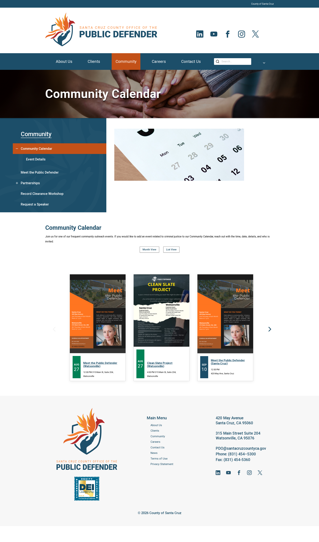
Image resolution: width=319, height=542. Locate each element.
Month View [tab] (149, 249)
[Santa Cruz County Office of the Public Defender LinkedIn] (218, 473)
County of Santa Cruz (262, 3)
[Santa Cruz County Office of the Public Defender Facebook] (239, 472)
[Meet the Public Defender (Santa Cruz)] (225, 327)
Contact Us (157, 447)
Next (269, 329)
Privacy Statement (162, 464)
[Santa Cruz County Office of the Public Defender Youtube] (228, 472)
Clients (155, 430)
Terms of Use (159, 458)
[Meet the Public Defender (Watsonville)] (98, 327)
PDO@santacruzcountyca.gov (241, 448)
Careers (155, 441)
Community (36, 134)
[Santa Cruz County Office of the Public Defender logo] (87, 439)
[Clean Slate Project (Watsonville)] (161, 327)
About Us (156, 425)
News (154, 453)
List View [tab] (171, 249)
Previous (53, 329)
